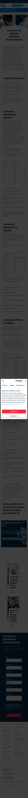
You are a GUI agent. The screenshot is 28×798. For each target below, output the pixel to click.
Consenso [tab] (4, 385)
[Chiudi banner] (25, 381)
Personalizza (13, 416)
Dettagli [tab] (12, 385)
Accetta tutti (14, 411)
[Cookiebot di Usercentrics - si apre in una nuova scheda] (16, 381)
